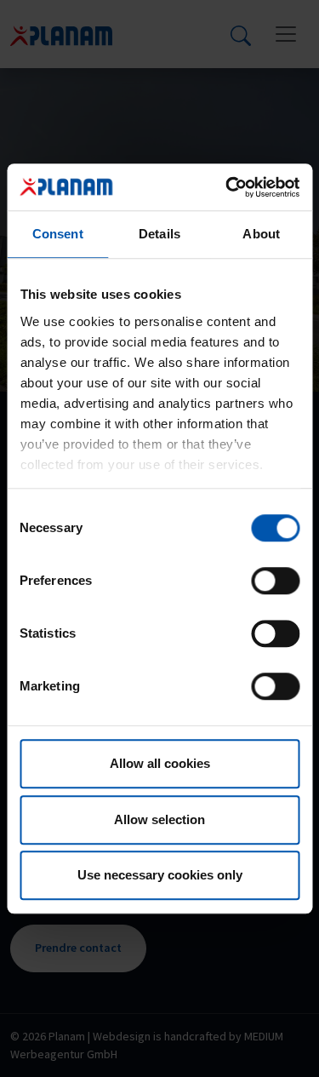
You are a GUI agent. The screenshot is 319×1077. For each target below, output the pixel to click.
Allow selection (159, 819)
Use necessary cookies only (159, 875)
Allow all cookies (160, 763)
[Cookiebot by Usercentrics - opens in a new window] (227, 187)
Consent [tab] (57, 233)
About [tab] (261, 233)
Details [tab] (159, 233)
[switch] (275, 580)
